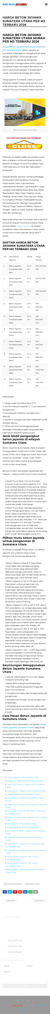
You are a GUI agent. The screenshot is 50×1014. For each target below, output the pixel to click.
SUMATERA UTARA (32, 884)
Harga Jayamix (23, 226)
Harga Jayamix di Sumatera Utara (22, 777)
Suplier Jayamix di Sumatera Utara (23, 794)
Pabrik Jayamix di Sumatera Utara (22, 827)
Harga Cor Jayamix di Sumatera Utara (24, 781)
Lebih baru (11, 901)
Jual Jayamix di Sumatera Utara (21, 823)
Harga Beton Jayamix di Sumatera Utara (26, 791)
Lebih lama (39, 901)
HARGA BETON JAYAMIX (12, 884)
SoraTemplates (17, 1006)
